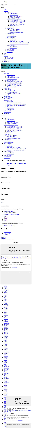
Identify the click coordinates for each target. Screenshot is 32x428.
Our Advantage (10, 57)
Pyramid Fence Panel (14, 17)
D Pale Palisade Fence (15, 29)
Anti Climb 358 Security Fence (14, 19)
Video (5, 60)
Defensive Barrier (11, 49)
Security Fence (10, 26)
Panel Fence (9, 12)
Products (6, 11)
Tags (2, 225)
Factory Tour (10, 58)
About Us (6, 56)
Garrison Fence (10, 33)
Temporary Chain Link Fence (16, 41)
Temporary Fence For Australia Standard (19, 42)
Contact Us (6, 61)
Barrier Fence (13, 40)
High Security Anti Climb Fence (17, 24)
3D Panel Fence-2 (14, 15)
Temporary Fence (11, 38)
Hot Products (7, 225)
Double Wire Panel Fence (16, 16)
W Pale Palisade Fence (15, 30)
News (5, 53)
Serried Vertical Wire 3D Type (17, 23)
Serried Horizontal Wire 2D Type (17, 20)
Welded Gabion (13, 46)
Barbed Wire (10, 52)
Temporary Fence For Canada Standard (19, 44)
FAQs (5, 54)
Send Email (3, 238)
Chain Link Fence (11, 37)
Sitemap (13, 225)
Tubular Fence (10, 34)
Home (5, 9)
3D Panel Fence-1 (14, 13)
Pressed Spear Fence (11, 36)
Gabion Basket (13, 48)
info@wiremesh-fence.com (7, 239)
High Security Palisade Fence (16, 32)
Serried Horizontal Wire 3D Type (17, 21)
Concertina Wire (10, 50)
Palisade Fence (10, 28)
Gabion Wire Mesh (11, 45)
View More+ (4, 237)
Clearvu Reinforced (14, 25)
